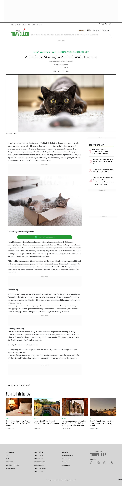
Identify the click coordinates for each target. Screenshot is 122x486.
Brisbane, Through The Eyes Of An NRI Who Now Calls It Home (103, 162)
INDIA (12, 25)
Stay (52, 35)
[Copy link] (67, 71)
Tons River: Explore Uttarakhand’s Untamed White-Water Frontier (100, 151)
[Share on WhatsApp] (54, 71)
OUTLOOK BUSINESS (39, 462)
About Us (65, 452)
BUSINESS (18, 25)
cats (27, 385)
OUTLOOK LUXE (38, 459)
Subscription (66, 465)
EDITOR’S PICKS (10, 468)
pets (21, 385)
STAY (7, 455)
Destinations (35, 35)
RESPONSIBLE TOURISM (12, 465)
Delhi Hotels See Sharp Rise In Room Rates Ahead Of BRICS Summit (18, 423)
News (7, 418)
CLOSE (120, 479)
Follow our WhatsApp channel (46, 237)
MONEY (25, 25)
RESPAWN (35, 25)
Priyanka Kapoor (62, 65)
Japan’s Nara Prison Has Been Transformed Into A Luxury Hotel (102, 423)
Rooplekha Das (10, 428)
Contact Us (65, 462)
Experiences (45, 35)
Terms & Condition (67, 455)
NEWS (7, 459)
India (54, 52)
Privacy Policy (66, 459)
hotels (14, 385)
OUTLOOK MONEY (39, 465)
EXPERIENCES (9, 462)
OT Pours (81, 30)
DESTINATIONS (10, 452)
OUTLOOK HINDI (38, 471)
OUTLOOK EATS (38, 455)
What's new (59, 35)
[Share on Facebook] (63, 71)
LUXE (41, 25)
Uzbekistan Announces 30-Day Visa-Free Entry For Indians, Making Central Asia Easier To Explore (74, 424)
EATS (29, 25)
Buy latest (96, 30)
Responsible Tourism (82, 35)
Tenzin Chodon (66, 428)
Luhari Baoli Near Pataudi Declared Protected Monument (46, 422)
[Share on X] (58, 71)
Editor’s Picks (69, 35)
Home (36, 52)
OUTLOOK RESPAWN (40, 468)
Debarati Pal (37, 428)
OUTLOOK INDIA (38, 452)
